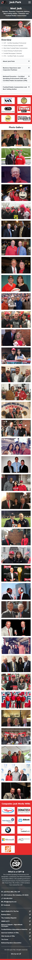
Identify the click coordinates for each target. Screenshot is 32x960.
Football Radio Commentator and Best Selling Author (15, 88)
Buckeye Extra (5, 914)
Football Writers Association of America (14, 929)
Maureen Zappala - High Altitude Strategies (11, 925)
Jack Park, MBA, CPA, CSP (11, 892)
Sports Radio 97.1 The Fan (10, 911)
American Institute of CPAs (10, 933)
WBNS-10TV (5, 921)
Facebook (6, 905)
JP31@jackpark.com (9, 902)
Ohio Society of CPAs (8, 936)
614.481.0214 (7, 898)
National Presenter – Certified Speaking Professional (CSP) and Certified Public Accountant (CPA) (15, 78)
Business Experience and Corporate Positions (11, 69)
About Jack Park (9, 61)
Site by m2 (15, 954)
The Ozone (4, 939)
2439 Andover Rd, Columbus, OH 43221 (16, 895)
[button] (2, 28)
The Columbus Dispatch (8, 918)
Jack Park (15, 2)
